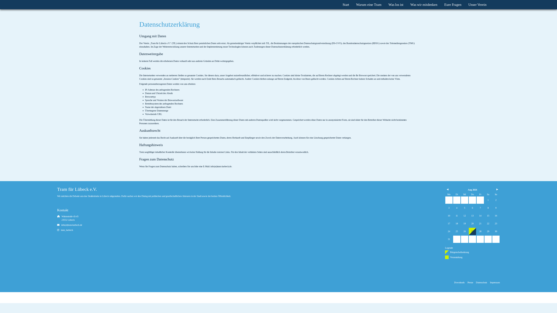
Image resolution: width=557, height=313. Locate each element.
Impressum (495, 282)
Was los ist (395, 5)
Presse (470, 282)
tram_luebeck (66, 230)
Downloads (459, 282)
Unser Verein (477, 5)
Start (346, 5)
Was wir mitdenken (423, 5)
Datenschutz (481, 282)
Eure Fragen (452, 5)
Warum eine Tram (368, 5)
